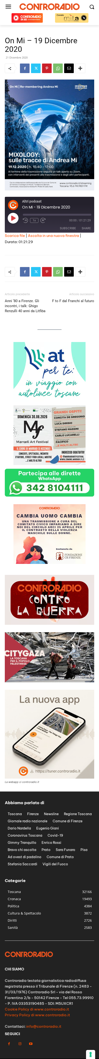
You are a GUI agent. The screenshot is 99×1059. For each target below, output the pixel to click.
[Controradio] (49, 6)
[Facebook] (25, 68)
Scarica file (15, 235)
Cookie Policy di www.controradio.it (37, 1009)
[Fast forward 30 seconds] (43, 220)
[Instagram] (20, 1044)
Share (86, 228)
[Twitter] (36, 68)
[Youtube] (30, 1044)
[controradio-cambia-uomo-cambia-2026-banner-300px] (49, 400)
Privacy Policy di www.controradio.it (37, 1015)
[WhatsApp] (58, 68)
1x (34, 220)
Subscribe (68, 228)
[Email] (69, 68)
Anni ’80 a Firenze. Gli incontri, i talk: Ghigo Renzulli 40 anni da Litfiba (25, 306)
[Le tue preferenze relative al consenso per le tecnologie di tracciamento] (90, 1054)
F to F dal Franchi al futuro (73, 301)
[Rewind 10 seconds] (25, 220)
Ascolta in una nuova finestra (53, 235)
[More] (80, 68)
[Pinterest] (47, 68)
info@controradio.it (43, 1026)
